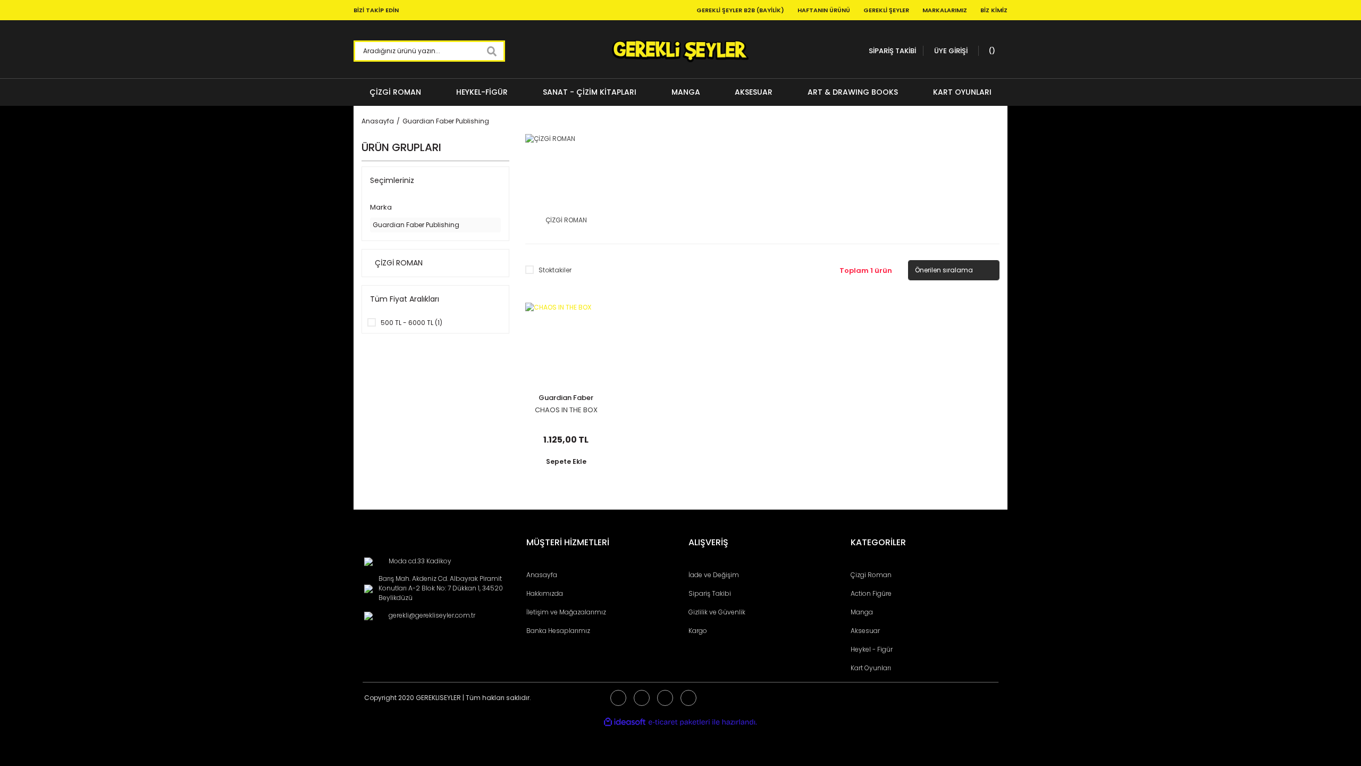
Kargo (697, 630)
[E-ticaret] (679, 722)
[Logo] (680, 51)
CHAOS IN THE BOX (566, 410)
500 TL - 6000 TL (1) (411, 322)
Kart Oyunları (871, 667)
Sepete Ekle (566, 461)
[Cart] (990, 51)
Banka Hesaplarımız (558, 630)
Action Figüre (871, 593)
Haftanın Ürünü (823, 10)
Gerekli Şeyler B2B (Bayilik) (740, 10)
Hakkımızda (544, 593)
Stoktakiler (555, 269)
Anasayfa (541, 574)
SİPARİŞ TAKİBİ (892, 51)
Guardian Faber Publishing (445, 121)
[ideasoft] (624, 722)
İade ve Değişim (713, 574)
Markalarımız (944, 10)
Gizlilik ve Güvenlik (716, 612)
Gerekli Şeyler (886, 10)
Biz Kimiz (993, 10)
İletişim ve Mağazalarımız (566, 612)
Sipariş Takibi (709, 593)
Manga (862, 612)
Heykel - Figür (872, 649)
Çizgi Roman (871, 574)
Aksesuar (865, 630)
